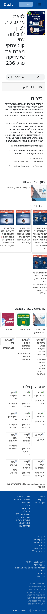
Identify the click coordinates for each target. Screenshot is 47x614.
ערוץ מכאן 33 (39, 548)
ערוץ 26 (40, 440)
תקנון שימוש (40, 502)
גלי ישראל (26, 508)
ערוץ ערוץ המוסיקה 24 (26, 451)
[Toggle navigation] (40, 4)
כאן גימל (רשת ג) (23, 520)
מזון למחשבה (24, 329)
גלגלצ (27, 505)
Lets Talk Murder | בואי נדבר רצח (30, 568)
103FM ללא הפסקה (21, 499)
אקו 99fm (26, 502)
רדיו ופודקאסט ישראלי (21, 610)
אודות (42, 496)
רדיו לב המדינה (23, 496)
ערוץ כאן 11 (40, 536)
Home (26, 484)
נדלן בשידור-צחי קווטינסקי (18, 187)
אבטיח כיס (40, 576)
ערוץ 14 (41, 545)
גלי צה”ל (26, 511)
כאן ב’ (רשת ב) (23, 517)
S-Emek (41, 570)
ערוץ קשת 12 (39, 539)
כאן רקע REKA (24, 523)
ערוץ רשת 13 (39, 542)
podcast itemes (38, 484)
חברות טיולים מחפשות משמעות (24, 356)
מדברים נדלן (8, 348)
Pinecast (39, 166)
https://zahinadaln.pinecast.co (28, 161)
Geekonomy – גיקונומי (35, 562)
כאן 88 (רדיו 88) (23, 514)
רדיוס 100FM (24, 526)
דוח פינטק (10, 329)
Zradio (8, 4)
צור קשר (41, 499)
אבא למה (41, 573)
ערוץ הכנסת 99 (38, 551)
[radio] (23, 339)
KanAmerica (39, 565)
